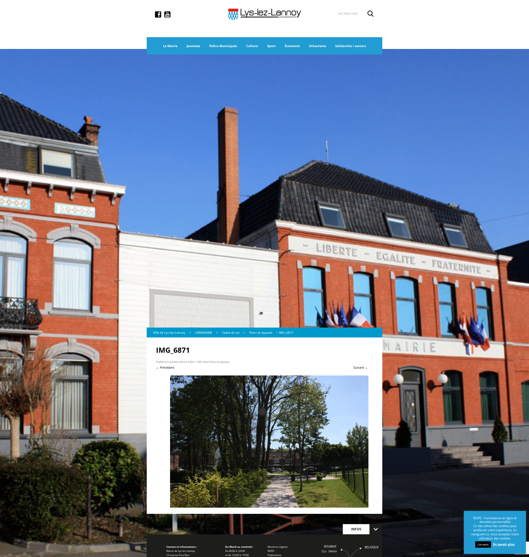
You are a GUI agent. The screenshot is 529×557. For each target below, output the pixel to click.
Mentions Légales (278, 547)
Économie (292, 46)
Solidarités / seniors (350, 46)
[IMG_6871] (269, 441)
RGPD (271, 551)
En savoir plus (504, 544)
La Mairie (170, 46)
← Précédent (165, 367)
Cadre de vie (230, 332)
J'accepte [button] (483, 544)
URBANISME (203, 332)
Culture (252, 46)
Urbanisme (317, 46)
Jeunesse (193, 46)
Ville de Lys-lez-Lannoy (169, 332)
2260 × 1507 (195, 362)
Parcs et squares (260, 332)
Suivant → (360, 367)
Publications (274, 555)
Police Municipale (223, 46)
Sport (271, 46)
